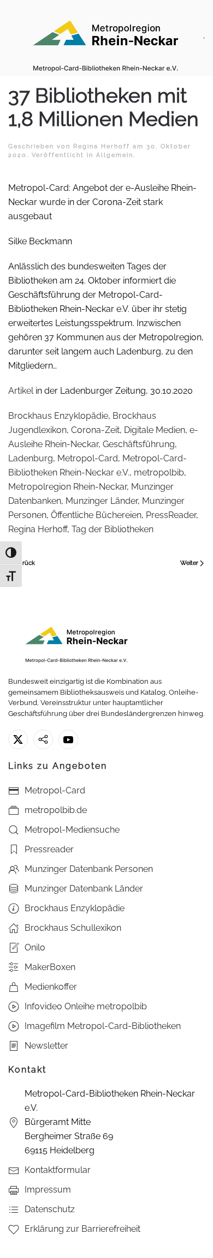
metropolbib (159, 472)
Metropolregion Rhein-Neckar (67, 486)
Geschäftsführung (139, 444)
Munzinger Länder (102, 501)
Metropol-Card (87, 458)
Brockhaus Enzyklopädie (58, 416)
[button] (204, 38)
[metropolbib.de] (43, 739)
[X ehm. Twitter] (18, 739)
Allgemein (114, 155)
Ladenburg (30, 458)
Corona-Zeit (95, 430)
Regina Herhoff (101, 146)
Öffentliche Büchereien (96, 515)
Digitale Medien (154, 430)
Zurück (25, 563)
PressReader (171, 515)
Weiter (189, 563)
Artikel (20, 391)
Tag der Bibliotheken (112, 529)
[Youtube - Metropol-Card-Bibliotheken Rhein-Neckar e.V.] (68, 739)
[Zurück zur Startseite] (105, 38)
